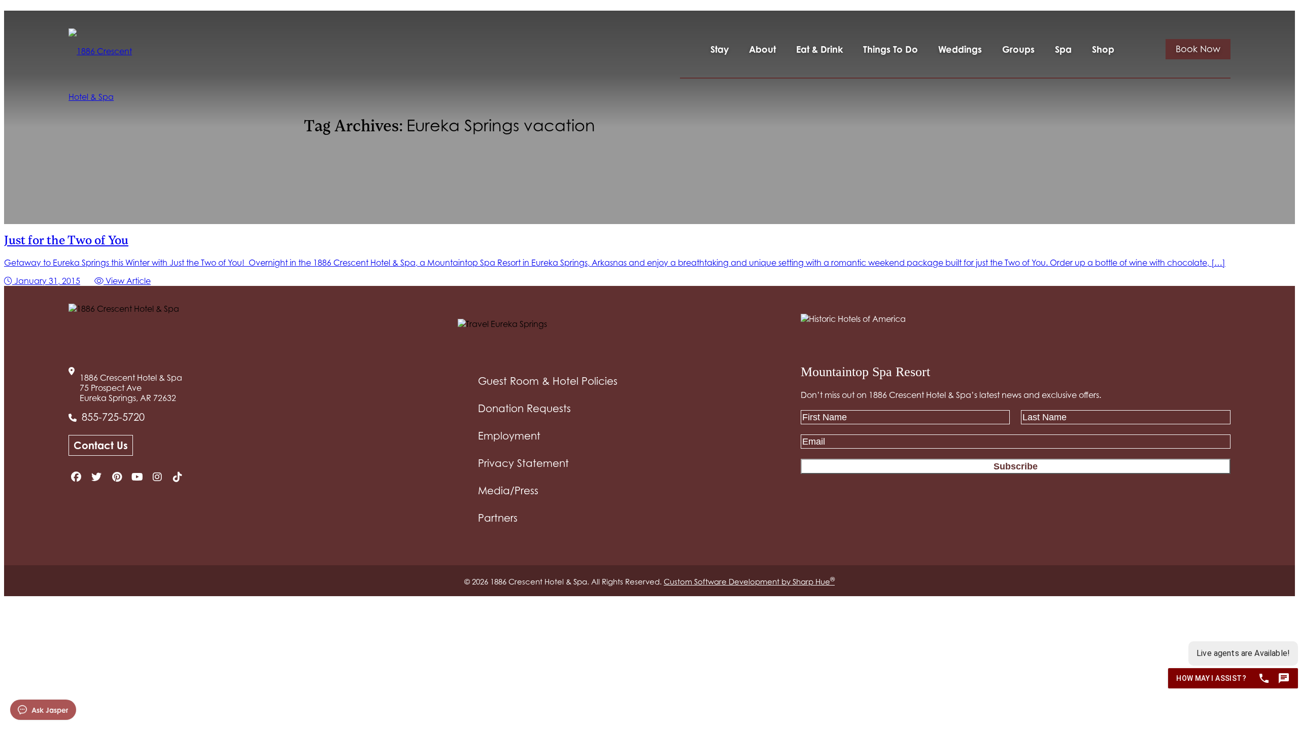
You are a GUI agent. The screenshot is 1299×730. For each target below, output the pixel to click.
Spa (1063, 49)
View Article (127, 281)
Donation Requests (524, 409)
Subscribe (1016, 466)
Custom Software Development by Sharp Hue (749, 581)
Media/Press (508, 491)
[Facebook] (76, 477)
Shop (1103, 49)
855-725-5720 (113, 417)
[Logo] (104, 74)
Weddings (960, 49)
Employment (509, 436)
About (762, 49)
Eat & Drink (819, 49)
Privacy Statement (523, 463)
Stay (719, 49)
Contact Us (101, 445)
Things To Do (890, 49)
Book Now (1198, 49)
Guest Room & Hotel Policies (548, 381)
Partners (498, 518)
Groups (1018, 49)
